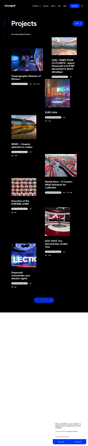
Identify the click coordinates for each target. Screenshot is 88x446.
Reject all (61, 441)
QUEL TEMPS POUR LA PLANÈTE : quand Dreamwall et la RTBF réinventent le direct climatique (63, 66)
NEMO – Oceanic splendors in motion (21, 145)
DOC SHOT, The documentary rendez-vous (56, 243)
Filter (77, 23)
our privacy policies (71, 431)
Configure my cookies (62, 436)
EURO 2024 (51, 112)
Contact (74, 6)
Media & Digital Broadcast (60, 76)
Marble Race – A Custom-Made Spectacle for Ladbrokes (59, 184)
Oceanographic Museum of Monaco (26, 77)
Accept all (78, 441)
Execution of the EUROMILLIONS (20, 202)
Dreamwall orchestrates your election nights (20, 275)
